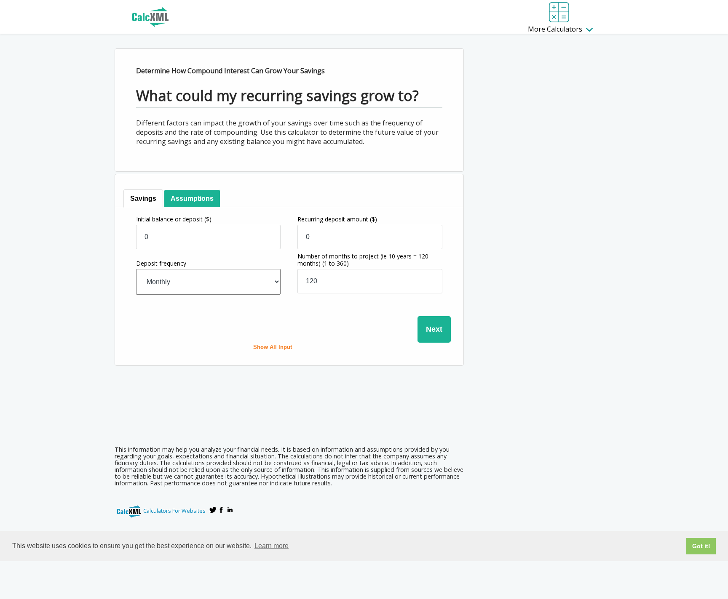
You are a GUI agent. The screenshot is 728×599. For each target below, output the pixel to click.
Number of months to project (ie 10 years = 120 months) (362, 259)
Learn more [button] (271, 545)
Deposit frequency (161, 263)
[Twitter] (213, 509)
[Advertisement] (289, 416)
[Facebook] (221, 509)
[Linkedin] (230, 509)
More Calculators (556, 29)
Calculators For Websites (174, 510)
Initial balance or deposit (173, 219)
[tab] (143, 198)
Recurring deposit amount (337, 219)
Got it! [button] (701, 546)
